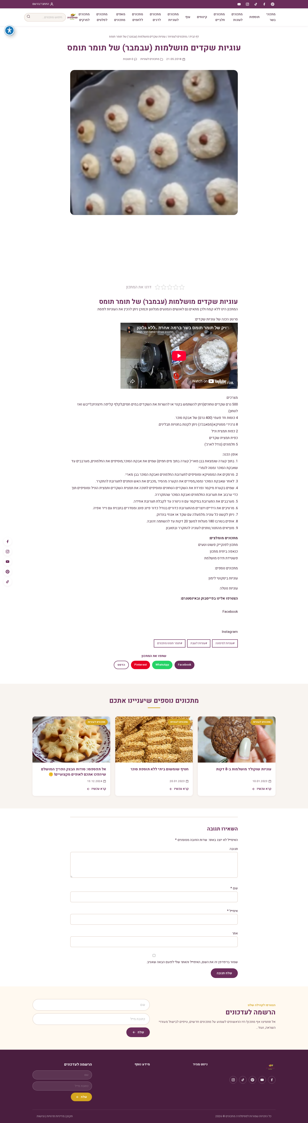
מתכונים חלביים (219, 17)
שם (234, 888)
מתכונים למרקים (84, 17)
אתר (235, 933)
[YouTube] (7, 561)
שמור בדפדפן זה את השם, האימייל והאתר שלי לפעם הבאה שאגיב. (192, 962)
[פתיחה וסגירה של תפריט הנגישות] (9, 30)
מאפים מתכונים (119, 17)
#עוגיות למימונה (224, 643)
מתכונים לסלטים (101, 17)
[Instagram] (7, 551)
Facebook (230, 611)
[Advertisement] (154, 252)
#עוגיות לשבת (198, 643)
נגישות (41, 1116)
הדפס (121, 665)
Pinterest (140, 665)
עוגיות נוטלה (229, 588)
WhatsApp (162, 665)
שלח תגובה (224, 973)
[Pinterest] (7, 571)
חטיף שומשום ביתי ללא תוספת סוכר (160, 769)
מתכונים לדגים (155, 17)
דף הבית (194, 37)
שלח (141, 1032)
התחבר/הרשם (40, 4)
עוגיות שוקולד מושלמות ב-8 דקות (243, 769)
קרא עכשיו (264, 788)
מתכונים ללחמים (137, 17)
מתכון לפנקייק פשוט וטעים (218, 544)
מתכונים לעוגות (237, 17)
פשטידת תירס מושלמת (221, 558)
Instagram (230, 631)
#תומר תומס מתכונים (169, 643)
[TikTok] (7, 582)
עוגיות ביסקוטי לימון (223, 578)
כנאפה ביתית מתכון (224, 551)
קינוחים (202, 17)
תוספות (254, 17)
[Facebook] (7, 541)
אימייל (232, 910)
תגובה (234, 848)
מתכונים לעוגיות (173, 17)
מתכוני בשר (271, 17)
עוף (187, 17)
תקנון (69, 1116)
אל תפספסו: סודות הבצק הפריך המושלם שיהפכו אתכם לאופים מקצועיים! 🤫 (73, 772)
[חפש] (28, 17)
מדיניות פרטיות (55, 1116)
